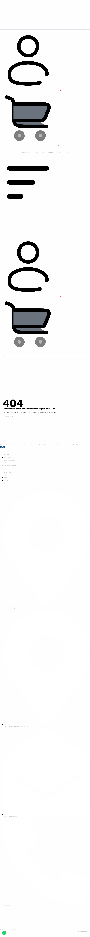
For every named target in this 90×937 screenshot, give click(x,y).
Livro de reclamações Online (83, 931)
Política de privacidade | (28, 933)
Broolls (43, 152)
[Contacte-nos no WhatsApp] (4, 933)
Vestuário (50, 152)
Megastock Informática (12, 936)
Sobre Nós (58, 152)
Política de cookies (16, 933)
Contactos (66, 152)
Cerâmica (23, 152)
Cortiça (30, 152)
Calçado (37, 152)
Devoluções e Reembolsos (41, 933)
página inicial (53, 412)
